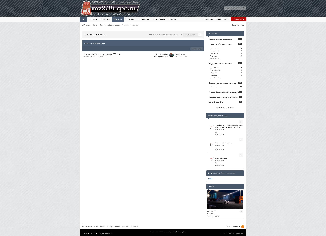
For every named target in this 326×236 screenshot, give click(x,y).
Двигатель (226, 48)
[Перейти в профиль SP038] (171, 55)
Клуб (93, 19)
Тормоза (226, 56)
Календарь (144, 19)
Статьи (119, 19)
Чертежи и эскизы (226, 87)
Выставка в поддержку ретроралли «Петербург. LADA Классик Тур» (229, 126)
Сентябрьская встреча (224, 143)
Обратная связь (106, 233)
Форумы (106, 19)
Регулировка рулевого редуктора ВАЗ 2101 (102, 54)
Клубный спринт (221, 158)
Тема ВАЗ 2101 (229, 233)
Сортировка (196, 49)
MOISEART (211, 211)
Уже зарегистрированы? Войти (215, 19)
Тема (93, 233)
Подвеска (226, 53)
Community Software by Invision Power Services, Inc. (167, 232)
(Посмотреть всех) (228, 173)
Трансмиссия (226, 51)
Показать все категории (225, 107)
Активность (160, 19)
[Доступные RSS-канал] (242, 226)
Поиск (173, 19)
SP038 (88, 56)
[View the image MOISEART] (225, 199)
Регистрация (239, 19)
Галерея (131, 19)
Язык (85, 233)
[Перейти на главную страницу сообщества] (83, 19)
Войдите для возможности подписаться (166, 34)
